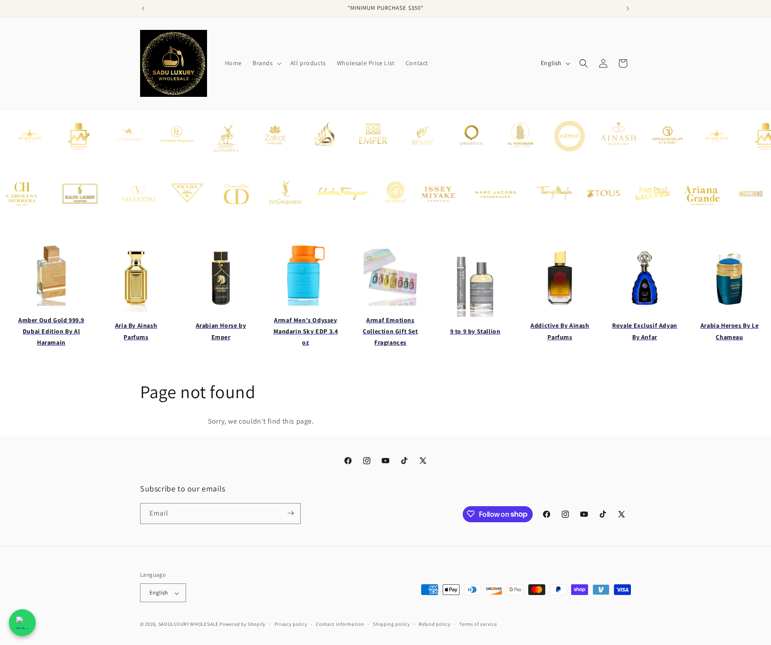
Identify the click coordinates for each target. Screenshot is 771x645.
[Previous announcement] (143, 8)
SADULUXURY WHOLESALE (188, 624)
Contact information (340, 624)
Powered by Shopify (242, 624)
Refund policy (434, 624)
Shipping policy (391, 624)
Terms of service (478, 624)
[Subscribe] (290, 513)
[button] (266, 63)
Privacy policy (290, 624)
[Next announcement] (628, 8)
